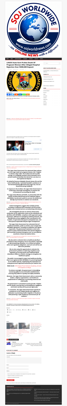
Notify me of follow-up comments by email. (15, 375)
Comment (8, 356)
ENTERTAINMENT (18, 58)
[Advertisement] (24, 110)
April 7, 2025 (10, 69)
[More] (28, 94)
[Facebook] (8, 94)
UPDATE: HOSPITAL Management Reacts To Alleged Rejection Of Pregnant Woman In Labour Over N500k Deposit (24, 331)
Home (7, 58)
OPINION (31, 58)
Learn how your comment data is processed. (28, 382)
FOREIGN (45, 104)
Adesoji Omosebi (15, 69)
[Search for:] (52, 63)
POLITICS (36, 58)
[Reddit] (16, 94)
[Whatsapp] (24, 94)
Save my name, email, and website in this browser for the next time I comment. (21, 373)
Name (8, 364)
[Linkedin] (20, 94)
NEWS (12, 58)
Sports (41, 58)
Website (8, 370)
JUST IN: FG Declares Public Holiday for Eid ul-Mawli (42, 400)
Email (8, 367)
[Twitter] (12, 94)
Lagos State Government (13, 339)
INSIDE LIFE (45, 99)
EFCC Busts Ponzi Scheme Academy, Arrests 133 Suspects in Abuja (28, 266)
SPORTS (44, 101)
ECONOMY (25, 58)
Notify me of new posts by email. (13, 377)
